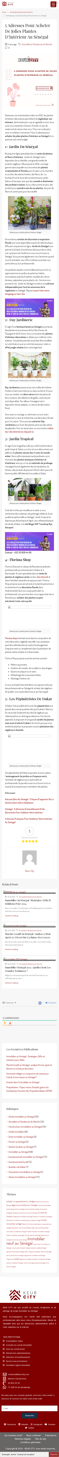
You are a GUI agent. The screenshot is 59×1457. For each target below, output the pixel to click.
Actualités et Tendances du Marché (21, 12)
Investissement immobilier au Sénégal (26, 1156)
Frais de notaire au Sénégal (33, 1235)
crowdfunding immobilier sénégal (31, 1220)
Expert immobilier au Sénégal (15, 1235)
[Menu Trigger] (53, 4)
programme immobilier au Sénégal (34, 1255)
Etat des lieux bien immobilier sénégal (38, 1232)
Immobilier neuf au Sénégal (25, 1241)
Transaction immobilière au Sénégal (25, 1172)
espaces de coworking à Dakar (40, 1228)
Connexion (52, 1002)
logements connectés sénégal (15, 1252)
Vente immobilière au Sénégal (22, 1177)
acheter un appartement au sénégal (20, 1201)
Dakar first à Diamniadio (29, 1224)
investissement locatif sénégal (21, 1248)
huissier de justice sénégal (19, 1240)
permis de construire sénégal (15, 1255)
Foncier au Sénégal (17, 1141)
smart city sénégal (29, 1263)
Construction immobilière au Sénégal (25, 1126)
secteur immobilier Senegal (14, 1263)
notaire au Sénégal (46, 1252)
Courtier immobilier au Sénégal (42, 1217)
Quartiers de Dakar (17, 1167)
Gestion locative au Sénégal (21, 1146)
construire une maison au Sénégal (28, 1213)
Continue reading (11, 915)
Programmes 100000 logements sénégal (18, 1259)
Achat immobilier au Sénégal (21, 1116)
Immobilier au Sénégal (19, 1151)
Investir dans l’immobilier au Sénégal (22, 1082)
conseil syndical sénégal (32, 1209)
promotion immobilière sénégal (41, 1259)
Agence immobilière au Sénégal (24, 1205)
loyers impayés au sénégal (32, 1252)
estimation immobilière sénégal (16, 1232)
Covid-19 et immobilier (13, 1220)
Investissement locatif (18, 1161)
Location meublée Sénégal (38, 1248)
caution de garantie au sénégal (15, 1209)
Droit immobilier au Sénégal (21, 1136)
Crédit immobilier (16, 1131)
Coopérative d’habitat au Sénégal (23, 1217)
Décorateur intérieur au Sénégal (21, 1228)
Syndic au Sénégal (40, 1263)
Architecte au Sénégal (44, 1205)
